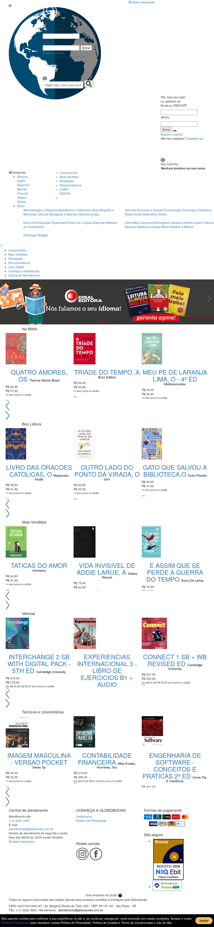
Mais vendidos (69, 177)
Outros (21, 202)
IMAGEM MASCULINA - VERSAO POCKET (39, 759)
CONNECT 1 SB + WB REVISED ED (175, 660)
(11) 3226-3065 (19, 820)
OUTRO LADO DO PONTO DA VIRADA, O (107, 471)
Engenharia (59, 222)
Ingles (21, 181)
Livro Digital (16, 267)
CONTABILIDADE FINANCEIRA (105, 759)
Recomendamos (70, 185)
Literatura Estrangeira (154, 222)
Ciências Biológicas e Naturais (57, 214)
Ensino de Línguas (80, 222)
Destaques (67, 181)
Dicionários (150, 214)
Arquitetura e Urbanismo (75, 210)
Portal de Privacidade (16, 923)
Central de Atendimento (24, 275)
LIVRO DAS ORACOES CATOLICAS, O (39, 471)
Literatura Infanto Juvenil (186, 222)
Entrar (86, 48)
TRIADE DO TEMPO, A (107, 371)
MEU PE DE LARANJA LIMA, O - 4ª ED (175, 375)
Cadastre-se (77, 57)
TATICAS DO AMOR (39, 565)
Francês (22, 193)
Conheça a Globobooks (23, 271)
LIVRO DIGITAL (65, 191)
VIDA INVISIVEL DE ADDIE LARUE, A (106, 569)
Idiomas (22, 176)
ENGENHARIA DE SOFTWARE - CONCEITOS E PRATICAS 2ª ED (171, 765)
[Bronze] (168, 859)
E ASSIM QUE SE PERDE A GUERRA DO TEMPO (174, 572)
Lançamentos (69, 172)
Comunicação (172, 210)
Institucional (84, 816)
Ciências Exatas (88, 214)
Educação (44, 222)
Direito (162, 214)
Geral (20, 206)
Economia (30, 222)
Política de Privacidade (91, 820)
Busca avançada (143, 2)
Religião (43, 235)
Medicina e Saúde (149, 227)
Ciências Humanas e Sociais (144, 210)
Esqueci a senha (54, 53)
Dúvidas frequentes (21, 841)
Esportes (99, 222)
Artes (95, 210)
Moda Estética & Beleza (177, 227)
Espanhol (23, 185)
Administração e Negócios (41, 210)
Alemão (22, 189)
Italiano (22, 197)
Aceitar (204, 920)
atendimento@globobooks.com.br (31, 829)
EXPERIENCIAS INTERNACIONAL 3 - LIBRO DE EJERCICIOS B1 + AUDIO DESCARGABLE (107, 674)
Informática (132, 222)
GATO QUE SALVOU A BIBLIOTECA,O (175, 471)
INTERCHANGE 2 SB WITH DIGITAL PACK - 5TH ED (39, 663)
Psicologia (30, 235)
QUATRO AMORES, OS (39, 375)
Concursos (189, 210)
